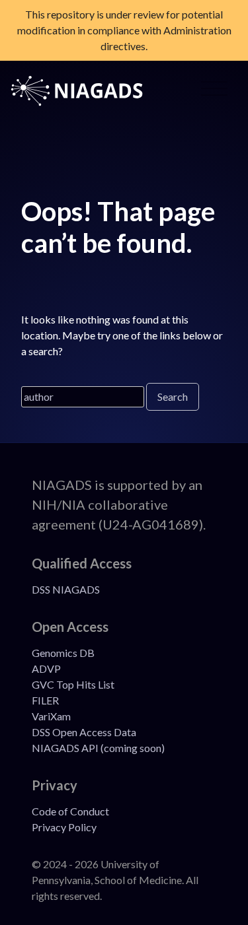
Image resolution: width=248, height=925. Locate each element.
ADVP (46, 668)
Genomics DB (63, 652)
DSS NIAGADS (66, 589)
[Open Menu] (214, 91)
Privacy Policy (64, 827)
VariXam (51, 716)
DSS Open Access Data (84, 732)
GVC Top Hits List (73, 684)
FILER (45, 700)
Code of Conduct (70, 811)
